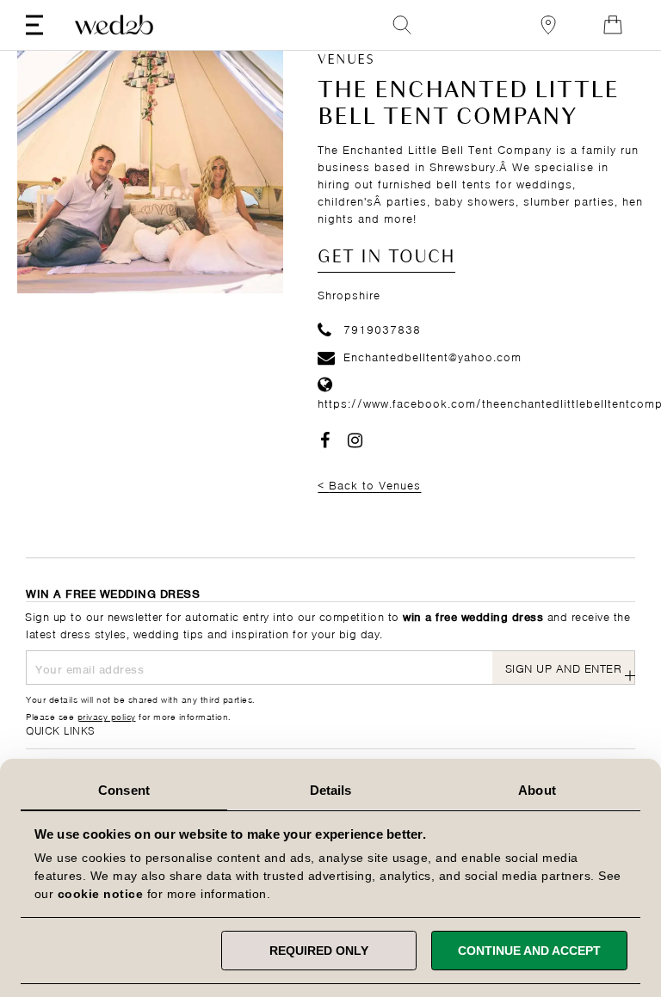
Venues (346, 60)
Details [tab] (331, 790)
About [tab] (537, 790)
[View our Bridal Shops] (548, 25)
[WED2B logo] (114, 25)
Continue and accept (529, 950)
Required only (318, 950)
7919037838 (382, 328)
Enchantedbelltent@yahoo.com (432, 355)
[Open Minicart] (613, 25)
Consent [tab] (124, 790)
